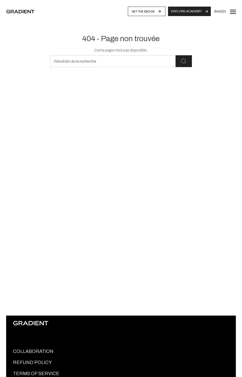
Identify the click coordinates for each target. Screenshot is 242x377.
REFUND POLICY (32, 362)
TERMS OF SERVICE (36, 373)
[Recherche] (184, 61)
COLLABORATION (33, 351)
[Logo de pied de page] (30, 323)
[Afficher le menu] (233, 12)
